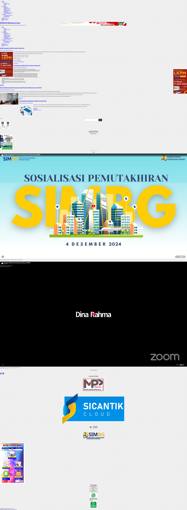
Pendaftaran (19, 60)
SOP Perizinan (6, 11)
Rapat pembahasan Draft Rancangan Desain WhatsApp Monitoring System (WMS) (21, 87)
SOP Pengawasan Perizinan (8, 12)
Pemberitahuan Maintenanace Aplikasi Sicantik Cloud (32, 101)
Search (1, 118)
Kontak (5, 5)
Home (3, 1)
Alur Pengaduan (6, 41)
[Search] (100, 120)
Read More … (2, 84)
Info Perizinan (4, 6)
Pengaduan (3, 14)
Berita (20, 98)
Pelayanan (5, 34)
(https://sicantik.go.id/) (77, 104)
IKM (2, 20)
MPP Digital (6, 7)
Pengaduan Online (7, 42)
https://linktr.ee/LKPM (20, 61)
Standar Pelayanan (5, 18)
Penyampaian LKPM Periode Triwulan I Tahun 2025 (27, 65)
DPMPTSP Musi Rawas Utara (10, 23)
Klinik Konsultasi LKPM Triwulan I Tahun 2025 (12, 48)
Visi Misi (5, 28)
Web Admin (11, 50)
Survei (3, 17)
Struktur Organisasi (7, 3)
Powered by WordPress (3, 509)
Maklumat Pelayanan (5, 19)
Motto (5, 4)
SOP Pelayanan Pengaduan (8, 15)
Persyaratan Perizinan (7, 35)
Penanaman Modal (7, 10)
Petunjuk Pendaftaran (7, 8)
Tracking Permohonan (7, 13)
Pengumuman (16, 63)
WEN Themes (14, 509)
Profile (3, 27)
